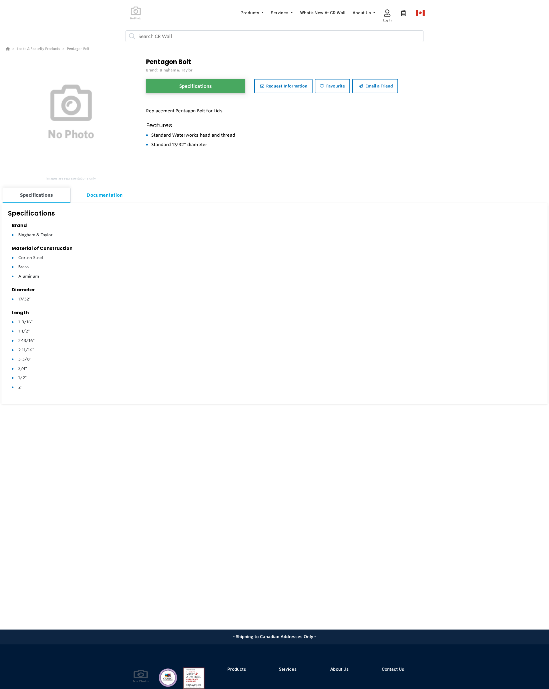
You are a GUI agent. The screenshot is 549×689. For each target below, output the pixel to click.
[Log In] (387, 13)
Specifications (195, 86)
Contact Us (393, 669)
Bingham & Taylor (35, 234)
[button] (252, 13)
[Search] (131, 36)
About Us (339, 669)
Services (288, 669)
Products (236, 669)
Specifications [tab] (36, 195)
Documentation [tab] (105, 195)
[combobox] (274, 36)
